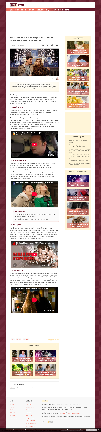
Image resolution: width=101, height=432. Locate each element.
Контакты (12, 415)
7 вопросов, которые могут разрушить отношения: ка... (78, 51)
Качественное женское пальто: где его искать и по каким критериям (79, 159)
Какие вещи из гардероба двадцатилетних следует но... (23, 360)
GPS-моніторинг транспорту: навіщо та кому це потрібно (79, 163)
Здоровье (29, 410)
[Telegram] (43, 45)
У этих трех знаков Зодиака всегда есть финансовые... (45, 360)
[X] (48, 45)
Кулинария (29, 415)
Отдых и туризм (30, 421)
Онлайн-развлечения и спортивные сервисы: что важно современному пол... (79, 150)
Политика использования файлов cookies (69, 413)
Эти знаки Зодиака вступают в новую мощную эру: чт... (78, 185)
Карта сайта (13, 418)
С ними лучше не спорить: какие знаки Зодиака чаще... (78, 92)
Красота (28, 412)
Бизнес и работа (31, 423)
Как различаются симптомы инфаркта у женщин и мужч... (78, 198)
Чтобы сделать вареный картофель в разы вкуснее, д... (78, 106)
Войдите (12, 388)
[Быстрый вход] (89, 5)
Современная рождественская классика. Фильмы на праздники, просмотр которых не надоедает (36, 215)
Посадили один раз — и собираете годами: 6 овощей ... (78, 78)
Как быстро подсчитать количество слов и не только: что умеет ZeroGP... (79, 155)
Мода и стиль (30, 418)
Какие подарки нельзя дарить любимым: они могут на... (46, 373)
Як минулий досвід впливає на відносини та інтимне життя (77, 145)
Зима (12, 339)
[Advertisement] (50, 23)
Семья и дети (30, 407)
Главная (12, 404)
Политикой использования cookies (72, 430)
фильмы (18, 339)
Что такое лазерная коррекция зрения (78, 141)
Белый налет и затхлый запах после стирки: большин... (78, 212)
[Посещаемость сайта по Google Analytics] (50, 422)
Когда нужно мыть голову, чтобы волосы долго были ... (78, 226)
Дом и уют (29, 404)
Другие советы (30, 426)
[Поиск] (84, 5)
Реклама (12, 412)
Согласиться (91, 430)
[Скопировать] (57, 45)
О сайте (12, 410)
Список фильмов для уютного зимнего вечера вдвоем (32, 219)
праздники (26, 339)
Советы (12, 407)
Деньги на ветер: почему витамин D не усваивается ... (78, 65)
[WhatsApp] (52, 45)
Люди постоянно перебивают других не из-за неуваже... (23, 373)
